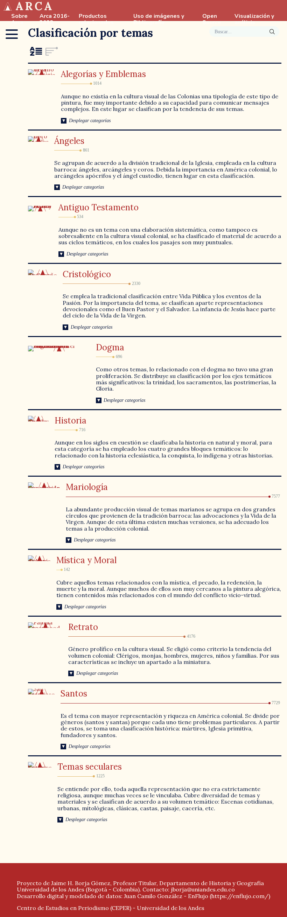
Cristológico (87, 274)
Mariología (87, 487)
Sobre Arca (19, 19)
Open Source (211, 19)
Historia (70, 420)
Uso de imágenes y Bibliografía (158, 19)
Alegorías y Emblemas (103, 74)
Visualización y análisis (254, 19)
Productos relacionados (96, 19)
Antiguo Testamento (98, 207)
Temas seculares (89, 766)
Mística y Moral (86, 560)
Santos (74, 693)
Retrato (83, 627)
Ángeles (69, 140)
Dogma (110, 347)
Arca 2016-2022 (55, 19)
